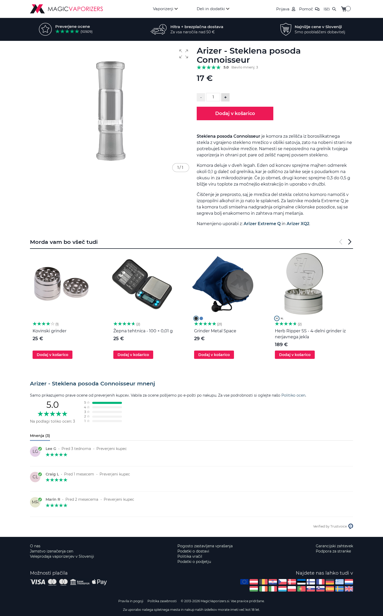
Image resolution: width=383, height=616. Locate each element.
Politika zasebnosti (162, 601)
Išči (327, 9)
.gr (339, 582)
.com (244, 582)
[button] (183, 54)
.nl (349, 582)
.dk (292, 582)
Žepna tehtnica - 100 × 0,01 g (143, 330)
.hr (273, 582)
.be (263, 582)
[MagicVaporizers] (66, 9)
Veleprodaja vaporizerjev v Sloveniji (62, 556)
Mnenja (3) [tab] (40, 435)
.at (254, 582)
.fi (311, 582)
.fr (320, 582)
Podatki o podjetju (194, 561)
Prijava (282, 9)
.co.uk (349, 589)
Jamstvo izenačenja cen (51, 551)
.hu (254, 589)
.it (273, 589)
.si (320, 589)
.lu (282, 589)
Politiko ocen (293, 395)
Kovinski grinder (49, 330)
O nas (35, 546)
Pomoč (306, 9)
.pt (301, 589)
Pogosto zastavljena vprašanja (205, 546)
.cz (282, 582)
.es (330, 589)
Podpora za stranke (333, 551)
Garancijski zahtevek (334, 546)
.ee (301, 582)
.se (339, 589)
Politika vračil (189, 556)
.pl (292, 589)
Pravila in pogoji (130, 601)
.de (330, 582)
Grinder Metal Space (215, 330)
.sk (311, 589)
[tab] (191, 384)
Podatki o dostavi (193, 551)
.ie (263, 589)
